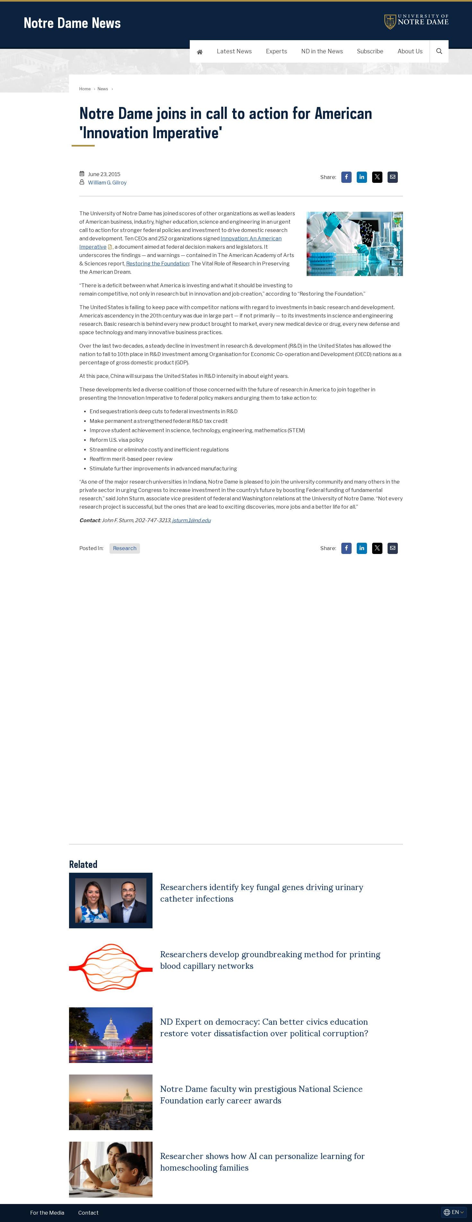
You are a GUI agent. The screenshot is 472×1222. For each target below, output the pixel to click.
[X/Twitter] (377, 177)
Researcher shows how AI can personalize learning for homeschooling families (262, 1161)
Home (85, 88)
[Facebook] (346, 177)
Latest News (234, 51)
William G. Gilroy (107, 183)
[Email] (393, 177)
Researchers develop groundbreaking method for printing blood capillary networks (270, 959)
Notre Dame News (72, 22)
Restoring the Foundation (157, 264)
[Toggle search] (439, 51)
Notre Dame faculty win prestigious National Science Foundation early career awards (261, 1093)
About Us (410, 51)
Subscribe (370, 51)
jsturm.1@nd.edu (191, 520)
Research (124, 548)
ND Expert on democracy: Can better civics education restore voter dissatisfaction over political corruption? (264, 1026)
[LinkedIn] (362, 177)
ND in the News (322, 51)
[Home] (200, 51)
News (103, 88)
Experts (276, 51)
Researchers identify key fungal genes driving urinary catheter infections (261, 892)
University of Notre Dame (416, 22)
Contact (88, 1213)
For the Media (47, 1213)
